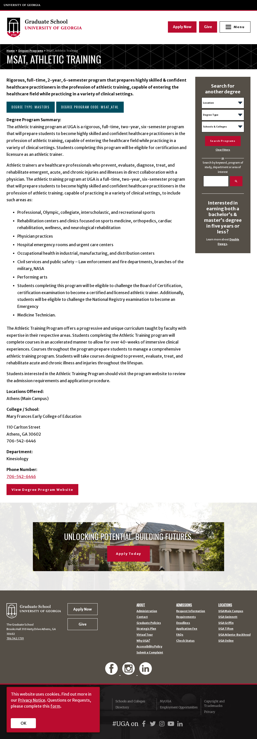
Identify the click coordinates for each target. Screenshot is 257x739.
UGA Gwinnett (227, 617)
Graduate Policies (149, 623)
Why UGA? (143, 641)
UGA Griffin (226, 623)
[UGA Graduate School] (65, 27)
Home (11, 50)
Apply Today (128, 554)
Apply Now (182, 27)
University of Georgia (22, 5)
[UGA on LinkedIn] (180, 724)
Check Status (185, 641)
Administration (147, 611)
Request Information (190, 611)
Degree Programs (30, 50)
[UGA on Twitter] (153, 724)
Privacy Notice (31, 700)
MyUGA (165, 701)
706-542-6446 (21, 476)
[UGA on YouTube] (171, 724)
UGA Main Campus (230, 611)
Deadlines (183, 623)
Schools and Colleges (130, 701)
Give (208, 27)
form (55, 706)
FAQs (179, 635)
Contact (142, 617)
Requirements (186, 617)
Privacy (209, 712)
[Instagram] (129, 672)
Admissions (184, 605)
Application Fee (186, 629)
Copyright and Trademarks (214, 703)
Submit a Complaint (150, 652)
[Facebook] (111, 672)
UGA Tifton (225, 629)
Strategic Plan (146, 629)
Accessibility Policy (149, 646)
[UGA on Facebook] (144, 724)
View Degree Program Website (42, 490)
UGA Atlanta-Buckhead (234, 635)
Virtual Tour (145, 635)
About (141, 605)
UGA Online (226, 641)
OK (23, 723)
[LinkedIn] (146, 672)
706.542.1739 (15, 638)
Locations (225, 605)
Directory (122, 707)
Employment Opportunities (179, 707)
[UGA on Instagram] (162, 724)
